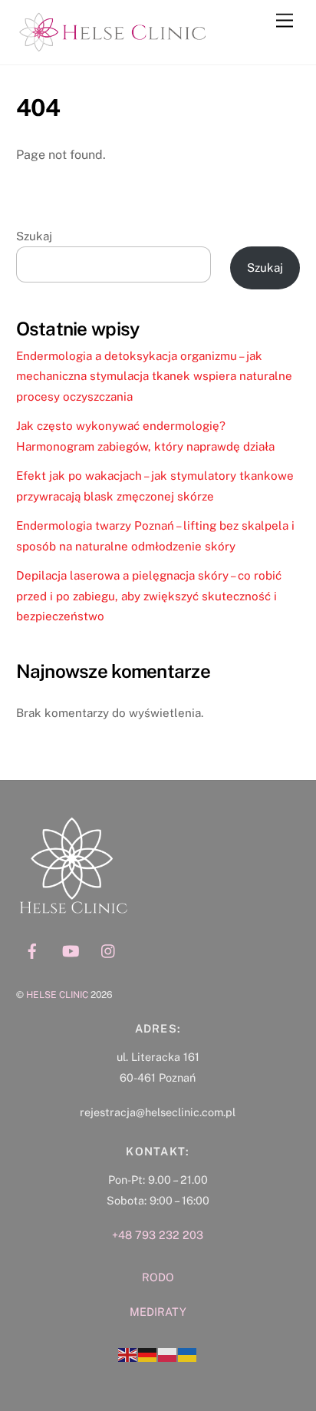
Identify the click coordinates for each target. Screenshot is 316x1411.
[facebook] (32, 949)
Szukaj (34, 236)
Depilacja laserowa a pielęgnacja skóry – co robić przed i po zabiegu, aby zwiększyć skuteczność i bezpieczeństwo (148, 596)
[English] (128, 1353)
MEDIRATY (158, 1311)
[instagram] (109, 949)
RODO (158, 1277)
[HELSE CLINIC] (112, 45)
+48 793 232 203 (157, 1234)
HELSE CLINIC (57, 994)
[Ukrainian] (188, 1353)
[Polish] (168, 1353)
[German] (148, 1353)
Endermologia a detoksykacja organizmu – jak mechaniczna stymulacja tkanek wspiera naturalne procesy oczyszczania (154, 376)
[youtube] (70, 949)
